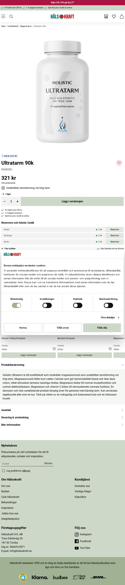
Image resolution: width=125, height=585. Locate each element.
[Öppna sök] (11, 16)
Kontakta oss (82, 486)
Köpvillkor (80, 496)
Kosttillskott (13, 26)
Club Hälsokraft (10, 496)
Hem (3, 26)
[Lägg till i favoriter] (119, 163)
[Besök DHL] (98, 577)
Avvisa (23, 327)
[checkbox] (3, 470)
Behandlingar (9, 502)
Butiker (5, 491)
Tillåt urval (63, 327)
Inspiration (7, 507)
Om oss (5, 486)
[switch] (47, 305)
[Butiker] (106, 16)
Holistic (6, 169)
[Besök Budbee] (60, 577)
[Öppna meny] (3, 16)
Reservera (115, 229)
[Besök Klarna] (40, 577)
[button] (62, 91)
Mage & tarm (26, 26)
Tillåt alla (102, 327)
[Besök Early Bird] (79, 576)
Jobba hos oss (9, 513)
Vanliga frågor (83, 491)
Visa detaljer (108, 317)
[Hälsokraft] (62, 16)
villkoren (26, 470)
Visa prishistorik (8, 183)
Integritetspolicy (10, 518)
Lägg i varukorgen (72, 201)
